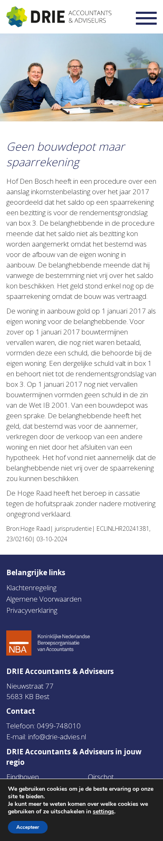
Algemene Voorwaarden (44, 599)
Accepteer (27, 827)
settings (103, 811)
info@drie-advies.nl (57, 736)
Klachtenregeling (31, 587)
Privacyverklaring (31, 610)
